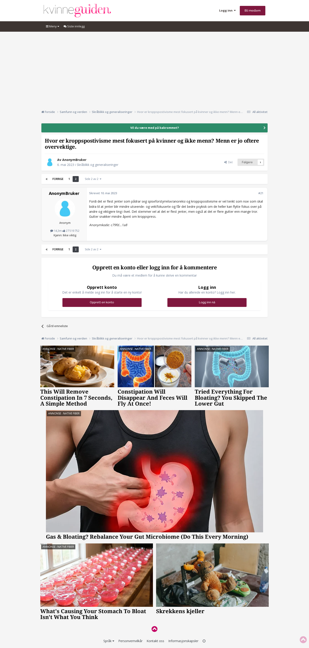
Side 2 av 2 (92, 179)
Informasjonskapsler (183, 641)
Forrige (57, 179)
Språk (107, 641)
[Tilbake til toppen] (154, 629)
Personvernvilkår (130, 641)
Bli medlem (253, 10)
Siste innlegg (76, 26)
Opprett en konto (102, 302)
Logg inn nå (207, 302)
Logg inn (226, 10)
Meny (52, 26)
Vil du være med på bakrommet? (154, 128)
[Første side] (46, 179)
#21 (260, 193)
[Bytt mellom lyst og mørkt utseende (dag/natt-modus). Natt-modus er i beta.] (204, 641)
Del (230, 162)
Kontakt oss (155, 641)
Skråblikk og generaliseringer (97, 165)
